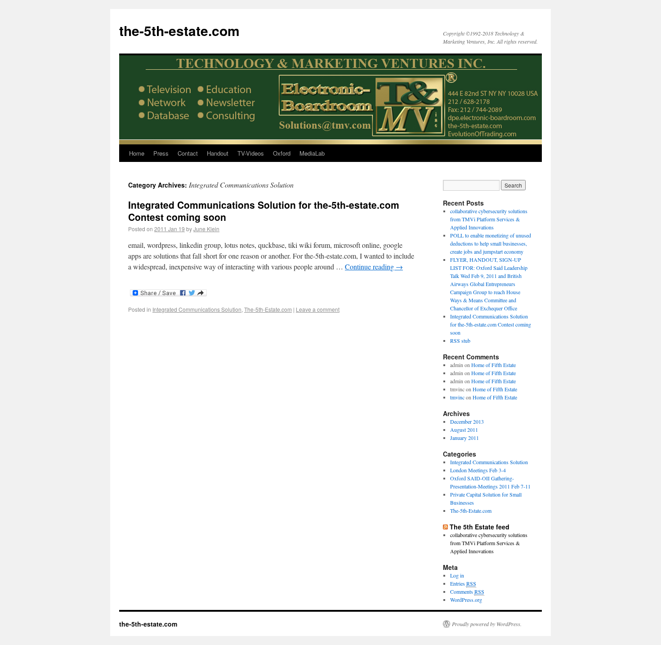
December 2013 (467, 421)
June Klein (206, 229)
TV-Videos (250, 153)
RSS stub (460, 340)
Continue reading (374, 266)
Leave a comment (317, 309)
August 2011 (464, 429)
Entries (463, 583)
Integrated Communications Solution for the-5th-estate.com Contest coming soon (263, 211)
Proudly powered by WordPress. (487, 623)
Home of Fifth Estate (493, 364)
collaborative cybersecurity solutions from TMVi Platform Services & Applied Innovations (488, 219)
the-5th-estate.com (179, 30)
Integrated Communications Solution (196, 309)
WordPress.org (466, 599)
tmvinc (457, 397)
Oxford (281, 153)
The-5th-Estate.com (268, 309)
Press (161, 153)
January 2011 (464, 437)
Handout (217, 153)
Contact (188, 153)
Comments (467, 591)
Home (136, 153)
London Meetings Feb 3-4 (478, 470)
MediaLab (312, 153)
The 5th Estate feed (479, 526)
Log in (457, 575)
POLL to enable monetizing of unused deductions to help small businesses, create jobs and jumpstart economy (490, 243)
